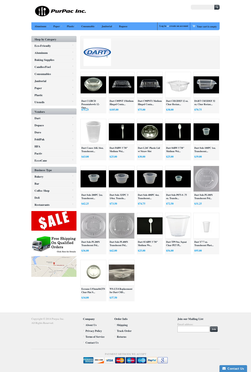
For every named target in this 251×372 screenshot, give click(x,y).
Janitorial (107, 26)
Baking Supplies (44, 60)
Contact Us (91, 343)
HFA (37, 146)
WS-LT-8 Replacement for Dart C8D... (121, 290)
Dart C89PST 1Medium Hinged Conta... (122, 102)
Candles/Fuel (43, 67)
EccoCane (41, 160)
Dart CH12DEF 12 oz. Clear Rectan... (177, 102)
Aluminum (40, 26)
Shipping (122, 325)
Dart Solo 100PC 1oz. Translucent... (205, 149)
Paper (56, 26)
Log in (162, 26)
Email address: (185, 324)
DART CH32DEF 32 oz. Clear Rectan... (204, 102)
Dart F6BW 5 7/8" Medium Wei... (119, 149)
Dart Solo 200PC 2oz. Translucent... (92, 196)
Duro (38, 132)
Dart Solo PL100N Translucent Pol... (203, 196)
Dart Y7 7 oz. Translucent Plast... (204, 243)
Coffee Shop (42, 190)
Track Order (124, 331)
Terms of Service (95, 337)
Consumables (43, 74)
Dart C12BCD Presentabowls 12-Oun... (90, 104)
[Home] (60, 16)
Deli (37, 197)
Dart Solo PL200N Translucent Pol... (90, 243)
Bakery (39, 176)
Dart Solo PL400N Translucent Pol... (119, 243)
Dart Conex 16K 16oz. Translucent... (92, 149)
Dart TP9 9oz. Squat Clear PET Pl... (176, 243)
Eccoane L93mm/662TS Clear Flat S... (93, 290)
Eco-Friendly (43, 45)
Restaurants (42, 204)
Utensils (40, 102)
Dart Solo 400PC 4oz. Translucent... (148, 196)
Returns (121, 337)
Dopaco (39, 125)
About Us (90, 325)
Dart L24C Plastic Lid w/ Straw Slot (149, 149)
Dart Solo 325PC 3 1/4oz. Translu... (119, 196)
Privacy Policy (93, 331)
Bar (37, 183)
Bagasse (123, 26)
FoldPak (40, 139)
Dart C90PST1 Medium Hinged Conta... (150, 102)
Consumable (88, 26)
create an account (178, 26)
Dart (37, 118)
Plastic (70, 26)
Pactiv (38, 153)
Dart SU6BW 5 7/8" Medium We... (148, 243)
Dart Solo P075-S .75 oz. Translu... (176, 196)
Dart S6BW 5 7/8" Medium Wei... (175, 149)
